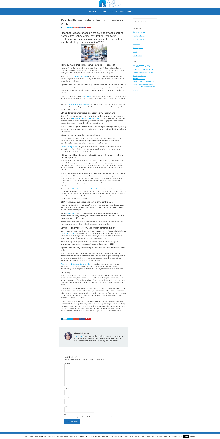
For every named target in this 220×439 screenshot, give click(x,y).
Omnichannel (142, 84)
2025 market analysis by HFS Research (84, 189)
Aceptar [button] (186, 436)
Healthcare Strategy (139, 36)
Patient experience (149, 84)
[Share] (62, 27)
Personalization (136, 87)
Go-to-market (148, 79)
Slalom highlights (70, 213)
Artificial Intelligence (140, 69)
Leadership (136, 44)
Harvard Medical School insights (79, 104)
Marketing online (138, 48)
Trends (135, 52)
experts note (87, 96)
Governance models (140, 81)
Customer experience (143, 72)
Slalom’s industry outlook (69, 147)
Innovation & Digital (139, 40)
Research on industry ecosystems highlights (75, 264)
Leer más (192, 436)
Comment (67, 363)
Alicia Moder (110, 3)
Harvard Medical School (69, 233)
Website (66, 406)
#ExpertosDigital (142, 65)
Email (66, 397)
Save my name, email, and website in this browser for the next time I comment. (88, 417)
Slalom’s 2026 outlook (81, 76)
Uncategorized (137, 56)
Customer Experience (139, 32)
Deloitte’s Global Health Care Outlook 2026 (86, 118)
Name (66, 389)
